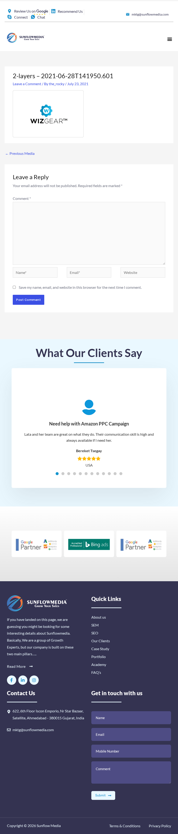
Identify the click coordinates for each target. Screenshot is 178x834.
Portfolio (98, 656)
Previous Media (20, 153)
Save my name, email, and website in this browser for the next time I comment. (80, 287)
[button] (169, 39)
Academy (98, 664)
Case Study (100, 648)
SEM (95, 625)
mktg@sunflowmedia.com (33, 729)
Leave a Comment (27, 83)
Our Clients (100, 641)
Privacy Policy (159, 826)
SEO (94, 633)
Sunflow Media (49, 825)
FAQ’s (96, 672)
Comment (22, 198)
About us (98, 617)
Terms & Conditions (124, 826)
